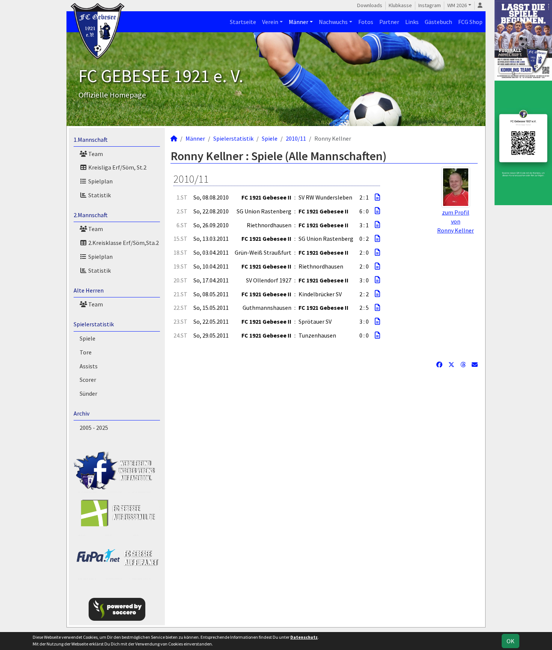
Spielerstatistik (94, 324)
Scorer (88, 379)
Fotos (365, 22)
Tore (86, 352)
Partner (389, 22)
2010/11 (296, 138)
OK (510, 641)
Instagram (429, 5)
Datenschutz (304, 637)
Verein (270, 22)
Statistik (99, 195)
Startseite (243, 22)
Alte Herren (89, 290)
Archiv (81, 413)
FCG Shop (470, 22)
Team (95, 154)
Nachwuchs (333, 22)
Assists (89, 366)
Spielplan (100, 181)
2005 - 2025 (94, 427)
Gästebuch (438, 22)
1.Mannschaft (91, 139)
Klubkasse (400, 5)
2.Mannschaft (91, 215)
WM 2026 (457, 5)
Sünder (88, 393)
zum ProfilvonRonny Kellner (455, 221)
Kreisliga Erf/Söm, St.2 (116, 167)
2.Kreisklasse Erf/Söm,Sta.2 (123, 242)
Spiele (87, 338)
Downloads (369, 5)
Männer (298, 22)
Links (412, 22)
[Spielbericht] (377, 197)
